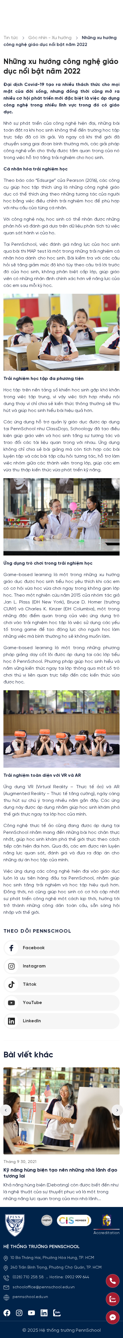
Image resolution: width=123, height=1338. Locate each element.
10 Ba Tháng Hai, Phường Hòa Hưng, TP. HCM (52, 1258)
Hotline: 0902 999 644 (69, 1277)
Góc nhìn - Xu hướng (50, 37)
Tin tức (10, 37)
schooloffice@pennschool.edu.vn (44, 1287)
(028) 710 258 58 (29, 1277)
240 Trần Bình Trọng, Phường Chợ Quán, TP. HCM (56, 1267)
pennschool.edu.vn (30, 1297)
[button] (117, 1110)
